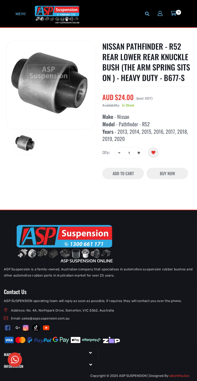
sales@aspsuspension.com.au (46, 318)
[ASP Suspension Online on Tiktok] (36, 328)
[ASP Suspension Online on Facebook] (8, 327)
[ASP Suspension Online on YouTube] (46, 328)
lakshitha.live (179, 376)
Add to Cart (123, 173)
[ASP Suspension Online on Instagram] (25, 328)
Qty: (106, 152)
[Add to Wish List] (153, 152)
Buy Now (167, 173)
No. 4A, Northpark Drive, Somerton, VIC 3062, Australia (70, 310)
